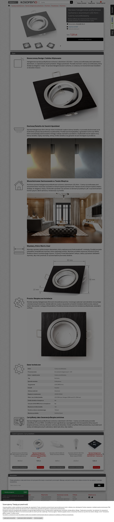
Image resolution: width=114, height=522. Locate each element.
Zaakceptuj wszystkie (9, 518)
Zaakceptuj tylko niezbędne (24, 518)
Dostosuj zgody (38, 518)
